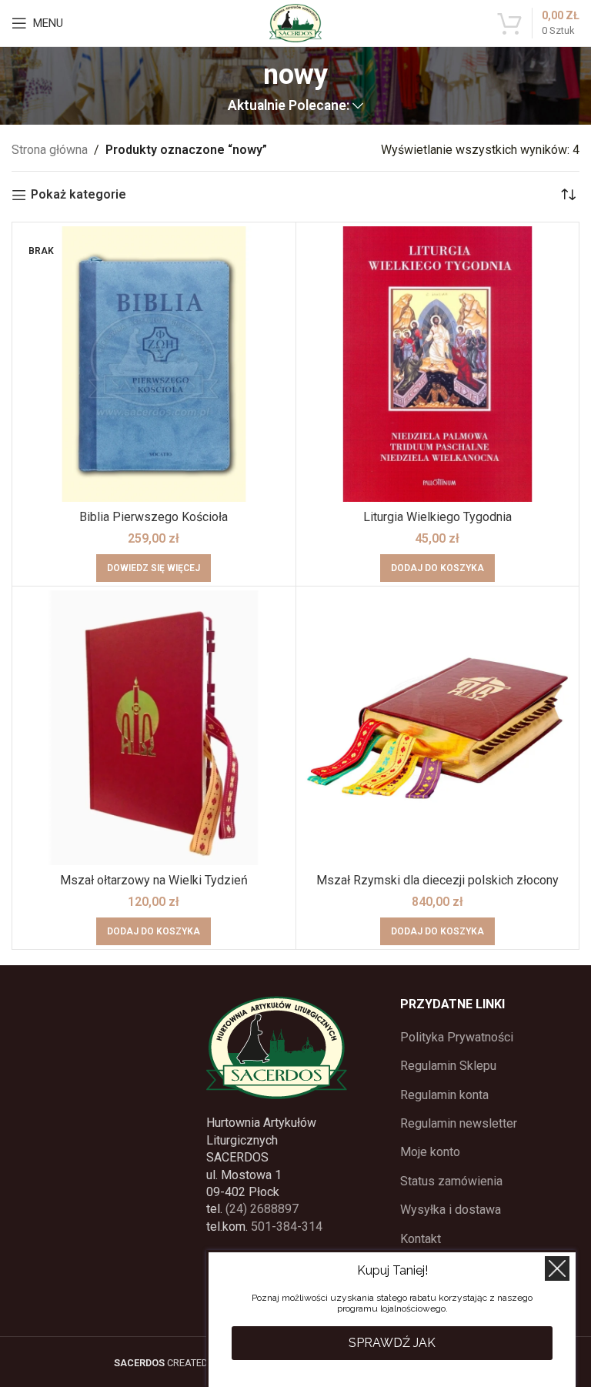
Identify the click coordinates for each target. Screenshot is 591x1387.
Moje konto (430, 1152)
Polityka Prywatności (456, 1037)
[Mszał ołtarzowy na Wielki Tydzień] (154, 728)
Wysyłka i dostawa (450, 1209)
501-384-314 (286, 1226)
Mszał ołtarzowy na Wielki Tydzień (154, 880)
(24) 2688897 (262, 1209)
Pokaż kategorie (78, 195)
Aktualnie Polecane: (288, 106)
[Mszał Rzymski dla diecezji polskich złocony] (438, 728)
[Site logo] (295, 22)
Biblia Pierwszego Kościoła (153, 517)
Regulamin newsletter (458, 1123)
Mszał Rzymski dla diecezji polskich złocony (437, 880)
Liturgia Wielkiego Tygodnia (437, 517)
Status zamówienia (451, 1181)
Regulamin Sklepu (448, 1065)
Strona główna (50, 149)
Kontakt (420, 1239)
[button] (437, 568)
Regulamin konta (444, 1095)
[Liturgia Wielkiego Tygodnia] (438, 364)
